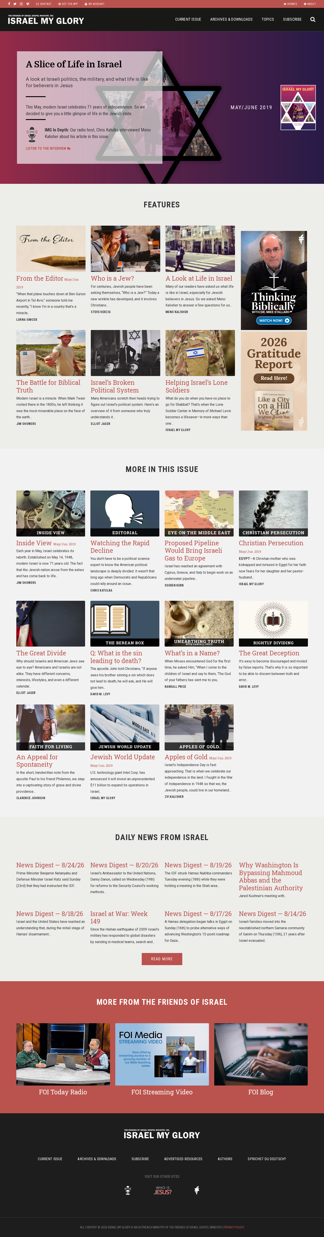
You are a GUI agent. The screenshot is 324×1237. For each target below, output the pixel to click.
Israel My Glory (46, 19)
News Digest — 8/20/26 (124, 865)
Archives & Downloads (231, 19)
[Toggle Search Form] (313, 19)
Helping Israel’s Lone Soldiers (197, 386)
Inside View (46, 543)
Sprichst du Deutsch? (267, 1159)
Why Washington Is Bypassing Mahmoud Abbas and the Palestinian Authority (271, 876)
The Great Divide (41, 653)
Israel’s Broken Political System (115, 386)
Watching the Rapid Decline (120, 547)
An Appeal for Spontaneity (37, 761)
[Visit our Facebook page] (9, 4)
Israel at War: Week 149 (119, 917)
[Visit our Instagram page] (21, 4)
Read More (162, 959)
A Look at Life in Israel (199, 278)
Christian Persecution (271, 546)
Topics (268, 19)
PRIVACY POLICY (234, 1227)
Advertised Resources (183, 1159)
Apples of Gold (198, 757)
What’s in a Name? (192, 653)
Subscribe (292, 19)
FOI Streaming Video (162, 1092)
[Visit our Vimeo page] (27, 4)
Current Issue (188, 19)
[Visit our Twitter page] (15, 4)
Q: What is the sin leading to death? (116, 657)
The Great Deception (269, 653)
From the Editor (47, 281)
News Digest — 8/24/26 (50, 865)
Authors (225, 1159)
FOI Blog (260, 1092)
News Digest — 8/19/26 (198, 865)
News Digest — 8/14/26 (272, 913)
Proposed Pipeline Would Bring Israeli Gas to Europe (193, 550)
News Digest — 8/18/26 (49, 913)
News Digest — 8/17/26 (198, 913)
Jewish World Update (122, 760)
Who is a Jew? (112, 278)
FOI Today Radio (63, 1092)
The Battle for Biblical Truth (48, 386)
